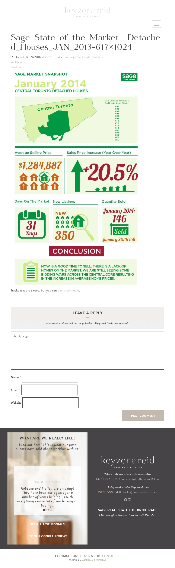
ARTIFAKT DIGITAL (94, 560)
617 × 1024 (52, 57)
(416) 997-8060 (108, 479)
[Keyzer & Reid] (87, 11)
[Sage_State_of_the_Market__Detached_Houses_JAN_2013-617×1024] (76, 178)
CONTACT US (111, 556)
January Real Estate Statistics (83, 57)
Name (16, 377)
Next (16, 66)
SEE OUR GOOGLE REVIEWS (47, 536)
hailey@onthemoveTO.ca (140, 492)
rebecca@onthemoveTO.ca (140, 479)
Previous (18, 61)
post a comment (68, 290)
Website (16, 402)
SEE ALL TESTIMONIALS (47, 524)
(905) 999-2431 (110, 492)
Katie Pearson (47, 482)
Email (15, 390)
